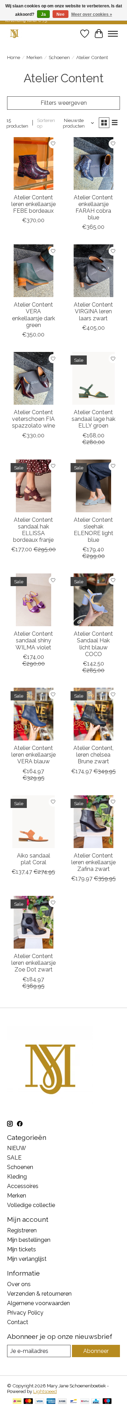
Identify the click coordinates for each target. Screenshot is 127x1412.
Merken (34, 57)
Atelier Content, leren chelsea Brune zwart (93, 755)
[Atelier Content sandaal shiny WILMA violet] (33, 599)
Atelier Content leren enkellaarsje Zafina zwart (93, 862)
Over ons (19, 1284)
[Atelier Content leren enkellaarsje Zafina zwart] (93, 821)
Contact (17, 1322)
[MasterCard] (28, 1401)
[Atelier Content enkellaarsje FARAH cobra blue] (93, 163)
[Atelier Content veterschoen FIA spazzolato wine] (33, 378)
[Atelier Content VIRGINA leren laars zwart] (93, 270)
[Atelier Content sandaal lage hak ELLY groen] (93, 378)
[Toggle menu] (113, 34)
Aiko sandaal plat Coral (33, 859)
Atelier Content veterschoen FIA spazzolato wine (33, 419)
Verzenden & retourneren (39, 1293)
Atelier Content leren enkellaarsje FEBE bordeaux (33, 204)
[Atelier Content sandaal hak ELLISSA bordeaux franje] (33, 486)
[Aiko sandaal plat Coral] (33, 821)
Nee (60, 14)
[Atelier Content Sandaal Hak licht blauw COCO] (93, 599)
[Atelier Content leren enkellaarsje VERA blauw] (33, 714)
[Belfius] (84, 1401)
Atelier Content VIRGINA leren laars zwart (93, 311)
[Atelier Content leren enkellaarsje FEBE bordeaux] (33, 163)
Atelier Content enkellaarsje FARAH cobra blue (93, 207)
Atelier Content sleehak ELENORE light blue (93, 530)
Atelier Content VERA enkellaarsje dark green (33, 314)
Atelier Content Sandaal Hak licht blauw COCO (93, 643)
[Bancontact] (73, 1401)
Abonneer (96, 1351)
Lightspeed (45, 1391)
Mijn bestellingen (28, 1240)
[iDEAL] (17, 1401)
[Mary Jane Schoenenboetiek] (14, 33)
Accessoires (22, 1186)
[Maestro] (107, 1401)
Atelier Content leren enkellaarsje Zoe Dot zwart (33, 963)
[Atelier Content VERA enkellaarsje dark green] (33, 270)
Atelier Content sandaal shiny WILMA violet (33, 640)
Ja (43, 14)
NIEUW (16, 1148)
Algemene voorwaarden (38, 1303)
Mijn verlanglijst (27, 1259)
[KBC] (95, 1401)
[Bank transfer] (62, 1401)
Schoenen (59, 57)
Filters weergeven (64, 103)
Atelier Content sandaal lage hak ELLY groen (93, 419)
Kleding (17, 1176)
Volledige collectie (31, 1205)
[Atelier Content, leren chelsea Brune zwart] (93, 714)
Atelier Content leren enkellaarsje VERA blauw (33, 755)
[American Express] (51, 1401)
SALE (14, 1157)
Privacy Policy (25, 1312)
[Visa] (39, 1401)
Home (13, 57)
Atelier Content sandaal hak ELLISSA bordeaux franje (33, 530)
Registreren (22, 1230)
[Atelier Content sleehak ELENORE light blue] (93, 486)
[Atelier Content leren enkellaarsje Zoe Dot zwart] (33, 922)
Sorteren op (46, 123)
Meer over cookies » (91, 14)
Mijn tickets (21, 1249)
